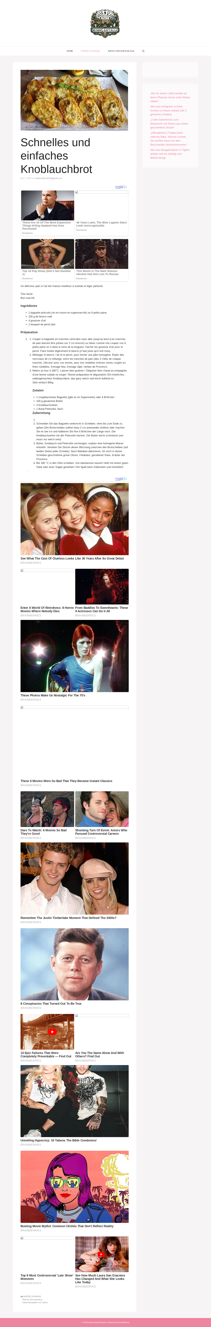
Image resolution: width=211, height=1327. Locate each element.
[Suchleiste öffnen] (143, 51)
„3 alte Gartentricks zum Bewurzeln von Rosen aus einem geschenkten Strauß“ (169, 123)
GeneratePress (123, 1322)
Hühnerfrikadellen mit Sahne (35, 1302)
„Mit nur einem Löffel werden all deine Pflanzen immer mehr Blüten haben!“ (170, 97)
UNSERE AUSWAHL (90, 51)
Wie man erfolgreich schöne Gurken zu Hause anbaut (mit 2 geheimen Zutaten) (168, 110)
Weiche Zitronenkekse (32, 1299)
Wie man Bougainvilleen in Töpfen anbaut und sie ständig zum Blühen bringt (169, 153)
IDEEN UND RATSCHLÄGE (121, 51)
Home (70, 51)
